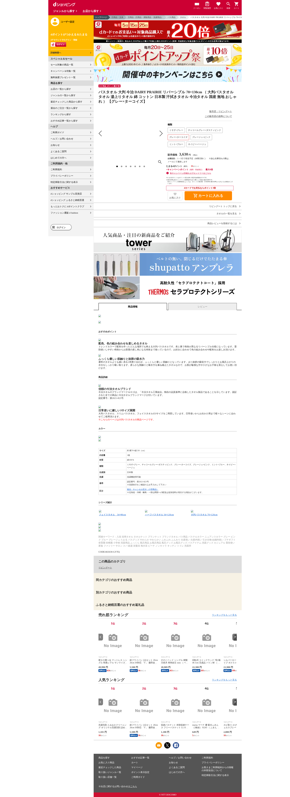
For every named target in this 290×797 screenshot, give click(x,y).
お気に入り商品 (106, 762)
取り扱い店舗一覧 (107, 777)
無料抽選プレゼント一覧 (63, 77)
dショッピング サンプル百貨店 (66, 194)
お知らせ (55, 145)
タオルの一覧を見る (226, 214)
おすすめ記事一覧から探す (64, 121)
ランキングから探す (61, 114)
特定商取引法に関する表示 (64, 182)
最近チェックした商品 (109, 767)
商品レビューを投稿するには (222, 223)
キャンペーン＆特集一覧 (63, 71)
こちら (133, 786)
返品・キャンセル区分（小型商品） (142, 489)
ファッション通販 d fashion (64, 213)
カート (134, 762)
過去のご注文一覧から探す (64, 108)
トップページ (101, 17)
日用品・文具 (117, 17)
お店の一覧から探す (61, 89)
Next (234, 637)
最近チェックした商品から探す (66, 102)
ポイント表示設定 (140, 772)
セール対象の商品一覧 (62, 64)
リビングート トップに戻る (223, 206)
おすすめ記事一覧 (140, 757)
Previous (100, 637)
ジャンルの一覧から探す (63, 95)
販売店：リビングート (220, 111)
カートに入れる (208, 195)
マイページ (137, 767)
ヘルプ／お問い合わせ (62, 139)
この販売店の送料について (218, 116)
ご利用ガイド (57, 132)
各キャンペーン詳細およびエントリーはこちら (190, 173)
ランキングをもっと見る (224, 615)
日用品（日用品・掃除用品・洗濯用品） (145, 17)
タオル (183, 17)
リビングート (105, 568)
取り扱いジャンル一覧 (109, 772)
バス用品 (172, 17)
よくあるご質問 (58, 151)
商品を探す (104, 757)
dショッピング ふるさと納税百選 (67, 200)
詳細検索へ (56, 53)
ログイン (61, 227)
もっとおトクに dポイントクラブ (67, 206)
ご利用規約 (56, 169)
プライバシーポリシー (62, 176)
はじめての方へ (58, 158)
